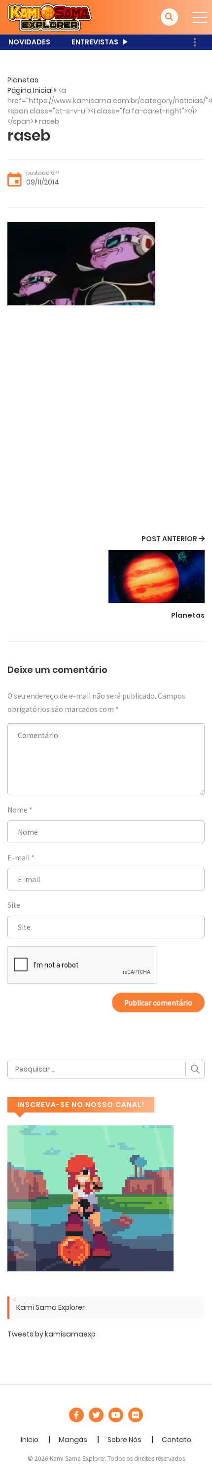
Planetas (22, 80)
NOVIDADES (29, 42)
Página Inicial (30, 90)
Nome (17, 810)
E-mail (18, 857)
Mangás (73, 1440)
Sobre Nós (124, 1440)
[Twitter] (96, 1415)
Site (13, 905)
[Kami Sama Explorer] (49, 17)
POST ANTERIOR (169, 539)
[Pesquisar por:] (106, 1069)
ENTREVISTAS (94, 42)
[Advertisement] (106, 421)
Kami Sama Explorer (50, 1307)
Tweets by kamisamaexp (51, 1334)
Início (29, 1440)
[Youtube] (115, 1415)
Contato (176, 1440)
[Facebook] (76, 1415)
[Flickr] (135, 1415)
